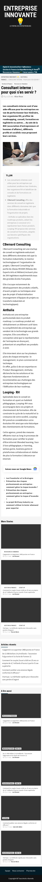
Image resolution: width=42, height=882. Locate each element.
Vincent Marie (15, 632)
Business (27, 67)
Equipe (7, 871)
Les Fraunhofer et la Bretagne (19, 478)
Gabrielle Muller (17, 827)
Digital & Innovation (10, 67)
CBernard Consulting (16, 200)
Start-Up (21, 67)
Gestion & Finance (10, 70)
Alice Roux (18, 96)
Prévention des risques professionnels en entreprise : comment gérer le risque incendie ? (22, 484)
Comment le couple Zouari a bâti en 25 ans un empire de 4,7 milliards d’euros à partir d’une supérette (20, 591)
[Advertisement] (21, 43)
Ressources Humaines (11, 72)
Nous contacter (18, 871)
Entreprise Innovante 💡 (20, 14)
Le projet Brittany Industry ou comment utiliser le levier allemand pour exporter (22, 505)
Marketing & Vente (31, 70)
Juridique (20, 70)
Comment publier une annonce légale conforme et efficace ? (17, 671)
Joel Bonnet (15, 556)
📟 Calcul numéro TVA (28, 72)
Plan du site (30, 871)
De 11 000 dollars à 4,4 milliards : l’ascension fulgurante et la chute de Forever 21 (19, 655)
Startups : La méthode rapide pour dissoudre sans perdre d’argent (20, 678)
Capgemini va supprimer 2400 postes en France (19, 554)
